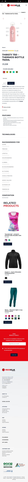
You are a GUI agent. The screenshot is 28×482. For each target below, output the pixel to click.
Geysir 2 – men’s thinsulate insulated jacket (13, 272)
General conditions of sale (7, 450)
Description (4, 110)
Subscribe (14, 354)
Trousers (4, 421)
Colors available (8, 68)
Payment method (6, 454)
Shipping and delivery (7, 452)
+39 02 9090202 (7, 379)
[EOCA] (8, 465)
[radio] (4, 72)
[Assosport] (8, 471)
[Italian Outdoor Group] (20, 465)
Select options (8, 244)
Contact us (4, 397)
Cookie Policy (9, 478)
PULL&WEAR (5, 437)
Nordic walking (5, 411)
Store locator (6, 401)
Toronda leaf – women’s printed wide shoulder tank (13, 234)
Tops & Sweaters (5, 422)
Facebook (4, 386)
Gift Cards (4, 442)
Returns (3, 453)
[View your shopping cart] (17, 1)
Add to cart (11, 83)
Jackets (3, 419)
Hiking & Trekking (6, 408)
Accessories (5, 439)
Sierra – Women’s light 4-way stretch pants (13, 310)
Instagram (4, 387)
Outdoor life (4, 410)
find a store (6, 107)
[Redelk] (14, 5)
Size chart (5, 78)
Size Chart (4, 455)
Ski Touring (4, 412)
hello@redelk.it (7, 383)
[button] (10, 51)
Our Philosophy (5, 396)
